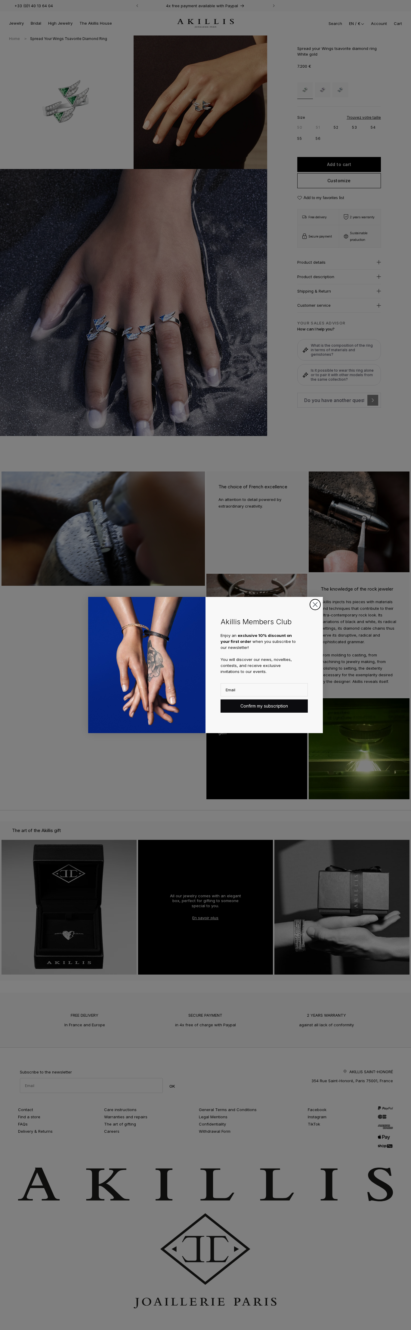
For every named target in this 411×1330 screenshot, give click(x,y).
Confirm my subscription (264, 705)
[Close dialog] (315, 604)
